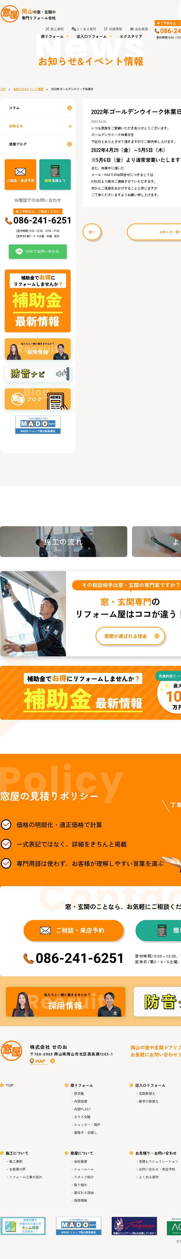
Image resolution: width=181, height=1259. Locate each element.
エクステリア (131, 36)
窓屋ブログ (18, 143)
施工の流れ (63, 541)
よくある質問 (86, 29)
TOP (3, 89)
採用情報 (65, 1002)
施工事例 (57, 29)
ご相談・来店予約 (20, 180)
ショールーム (84, 1169)
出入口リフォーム (92, 36)
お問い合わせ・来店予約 (157, 1169)
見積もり (55, 180)
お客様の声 (17, 1169)
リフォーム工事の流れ (25, 1177)
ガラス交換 (82, 1116)
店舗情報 (115, 29)
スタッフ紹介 (84, 1177)
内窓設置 (80, 1101)
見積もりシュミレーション (158, 1161)
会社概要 (141, 29)
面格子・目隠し (85, 1132)
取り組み (80, 1184)
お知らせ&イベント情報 (28, 89)
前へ (92, 232)
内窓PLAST (82, 1109)
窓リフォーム (52, 36)
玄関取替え (147, 1093)
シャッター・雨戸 (87, 1124)
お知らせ (16, 125)
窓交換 (79, 1093)
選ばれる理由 (84, 1192)
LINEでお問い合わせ (42, 251)
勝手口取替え (149, 1101)
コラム (14, 107)
